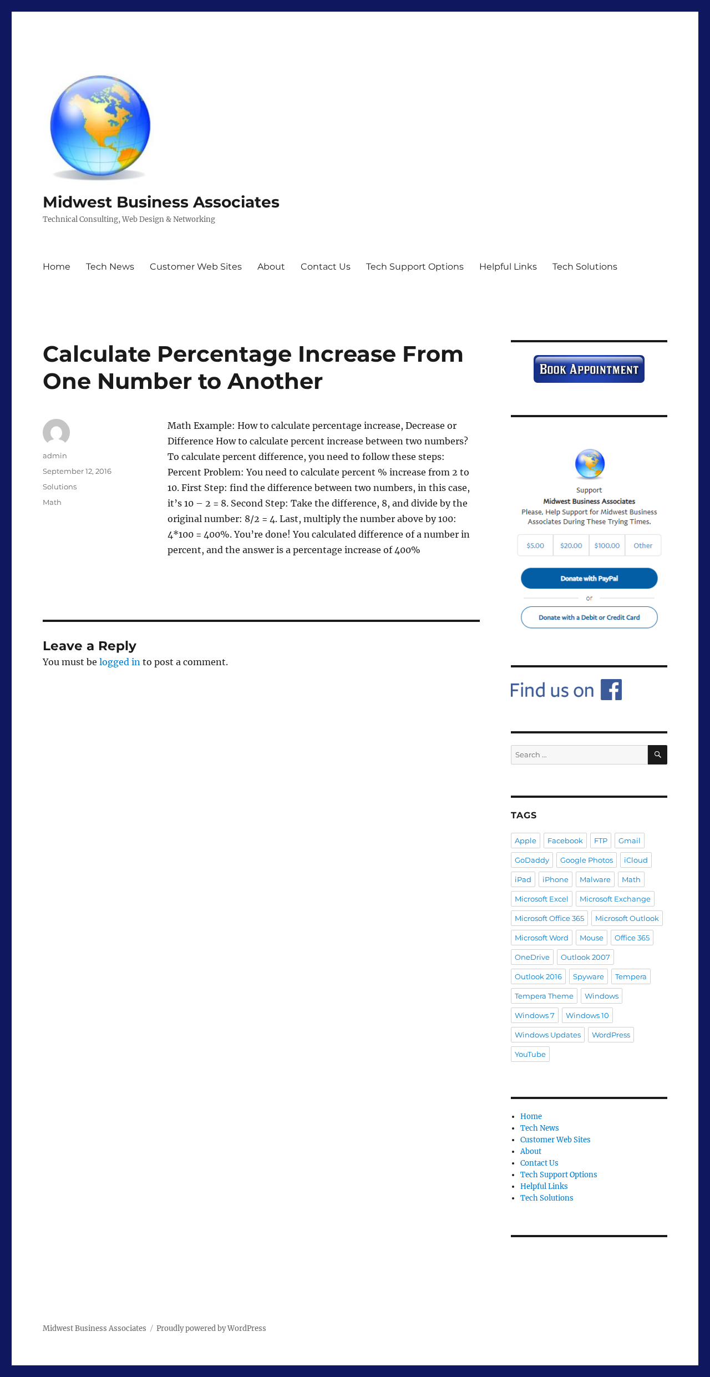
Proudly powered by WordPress (211, 1328)
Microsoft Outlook (627, 918)
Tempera (631, 976)
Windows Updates (548, 1034)
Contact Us (326, 266)
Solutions (60, 486)
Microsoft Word (542, 937)
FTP (600, 840)
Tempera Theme (544, 995)
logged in (119, 661)
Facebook (565, 840)
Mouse (592, 937)
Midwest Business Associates (161, 202)
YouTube (530, 1054)
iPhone (555, 879)
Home (56, 266)
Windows (601, 995)
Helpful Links (508, 266)
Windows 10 (587, 1015)
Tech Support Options (415, 266)
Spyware (588, 976)
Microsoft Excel (542, 898)
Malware (595, 879)
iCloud (636, 859)
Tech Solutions (584, 266)
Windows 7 (535, 1015)
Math (52, 502)
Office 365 (632, 937)
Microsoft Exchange (615, 898)
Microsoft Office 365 (549, 918)
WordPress (611, 1034)
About (271, 266)
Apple (525, 840)
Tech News (110, 266)
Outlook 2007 (585, 957)
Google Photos (586, 859)
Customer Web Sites (196, 266)
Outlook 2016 (538, 976)
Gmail (629, 840)
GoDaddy (532, 859)
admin (55, 455)
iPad (523, 879)
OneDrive (532, 957)
